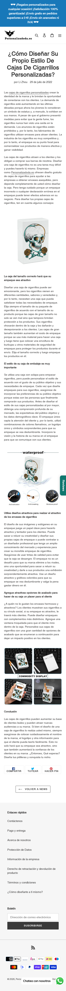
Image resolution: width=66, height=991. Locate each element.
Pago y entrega (16, 830)
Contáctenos (15, 820)
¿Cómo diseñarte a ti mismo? (25, 891)
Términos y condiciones (21, 882)
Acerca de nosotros (19, 840)
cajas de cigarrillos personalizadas (29, 92)
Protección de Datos (19, 849)
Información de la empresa (23, 859)
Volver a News (35, 789)
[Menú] (60, 35)
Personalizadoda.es (22, 172)
